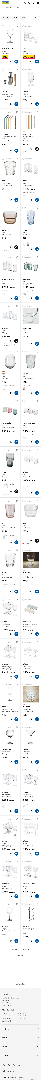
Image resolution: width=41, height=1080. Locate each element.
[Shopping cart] (34, 3)
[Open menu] (38, 3)
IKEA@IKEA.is (6, 1000)
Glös (17, 7)
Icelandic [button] (9, 1071)
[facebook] (3, 1065)
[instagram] (8, 1065)
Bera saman (8, 26)
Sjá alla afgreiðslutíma (9, 1021)
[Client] (25, 3)
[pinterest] (13, 1065)
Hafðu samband (7, 1005)
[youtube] (18, 1065)
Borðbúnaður (9, 7)
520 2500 (5, 1002)
